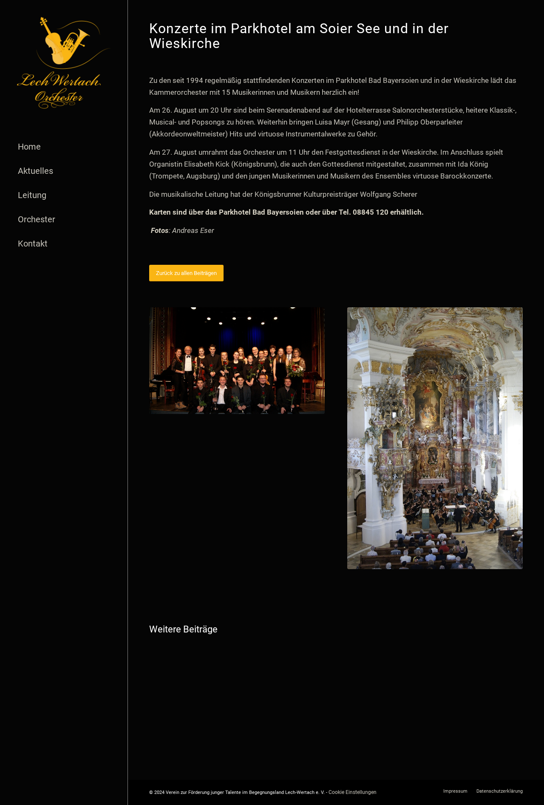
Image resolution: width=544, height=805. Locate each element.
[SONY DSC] (237, 360)
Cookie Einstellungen (353, 792)
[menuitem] (64, 147)
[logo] (63, 63)
